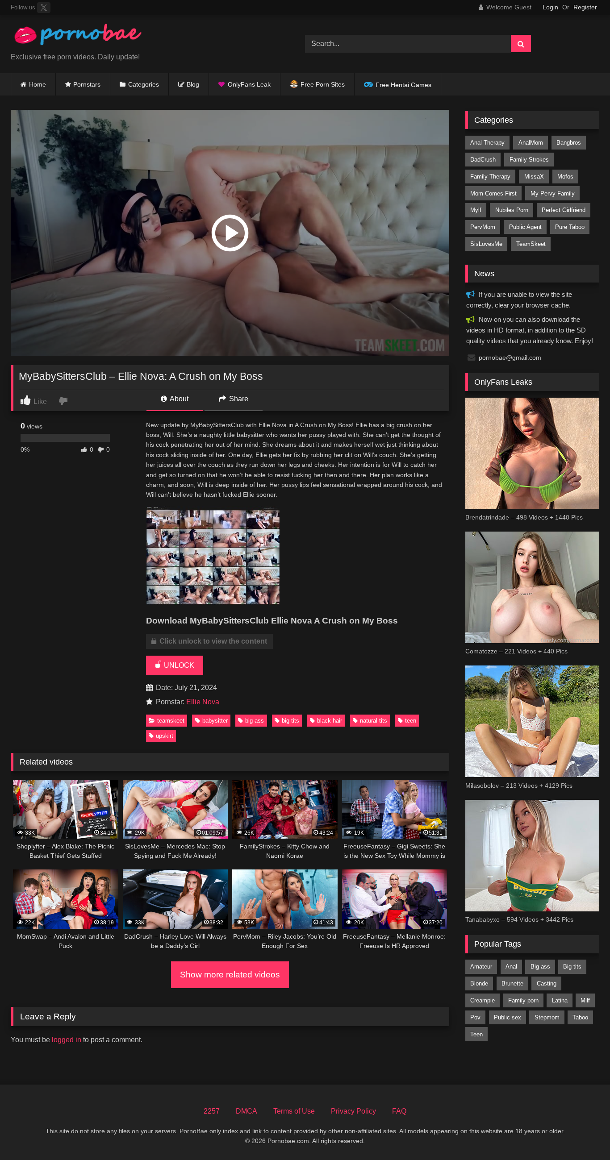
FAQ (399, 1111)
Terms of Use (294, 1111)
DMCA (246, 1111)
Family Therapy (490, 176)
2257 (212, 1111)
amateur (481, 966)
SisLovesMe (486, 244)
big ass (254, 720)
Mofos (565, 176)
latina (560, 1000)
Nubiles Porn (511, 210)
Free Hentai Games (403, 84)
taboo (580, 1017)
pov (475, 1017)
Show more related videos (230, 974)
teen (410, 720)
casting (546, 983)
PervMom (482, 227)
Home (37, 84)
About (178, 399)
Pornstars (86, 84)
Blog (193, 84)
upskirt (164, 735)
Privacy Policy (353, 1111)
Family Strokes (529, 159)
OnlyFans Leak (249, 84)
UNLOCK (178, 665)
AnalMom (530, 142)
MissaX (534, 176)
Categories (143, 84)
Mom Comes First (493, 193)
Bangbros (568, 142)
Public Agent (525, 227)
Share (237, 399)
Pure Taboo (570, 227)
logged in (66, 1040)
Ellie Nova (202, 702)
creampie (482, 1000)
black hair (329, 720)
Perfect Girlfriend (563, 210)
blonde (479, 983)
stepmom (547, 1017)
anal (511, 966)
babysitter (215, 720)
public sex (507, 1017)
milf (585, 1000)
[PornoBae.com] (78, 37)
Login (550, 7)
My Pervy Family (553, 193)
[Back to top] (582, 1133)
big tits (290, 720)
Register (585, 7)
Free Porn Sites (323, 84)
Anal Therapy (487, 142)
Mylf (475, 210)
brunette (512, 983)
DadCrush (483, 159)
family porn (523, 1000)
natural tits (373, 720)
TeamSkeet (170, 720)
